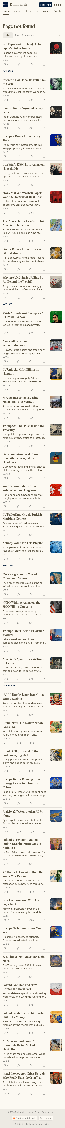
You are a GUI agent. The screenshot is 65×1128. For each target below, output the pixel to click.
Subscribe (45, 4)
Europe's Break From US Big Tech (21, 138)
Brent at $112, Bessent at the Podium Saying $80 (21, 753)
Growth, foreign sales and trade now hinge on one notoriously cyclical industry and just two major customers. (24, 351)
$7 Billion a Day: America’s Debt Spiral (24, 958)
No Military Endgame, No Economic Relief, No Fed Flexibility (19, 1045)
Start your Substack (26, 1118)
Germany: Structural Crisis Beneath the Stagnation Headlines (20, 458)
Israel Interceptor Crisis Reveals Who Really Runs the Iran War (24, 1075)
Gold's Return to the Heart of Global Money (22, 251)
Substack (19, 1124)
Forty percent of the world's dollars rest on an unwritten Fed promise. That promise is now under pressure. (24, 549)
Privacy (29, 1112)
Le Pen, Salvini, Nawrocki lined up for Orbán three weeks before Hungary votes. (24, 853)
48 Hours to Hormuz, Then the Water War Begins (23, 874)
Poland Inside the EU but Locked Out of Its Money (24, 1015)
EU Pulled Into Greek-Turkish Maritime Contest (22, 516)
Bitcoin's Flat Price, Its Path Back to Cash (24, 82)
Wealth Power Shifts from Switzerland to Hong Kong (20, 488)
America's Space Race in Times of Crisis (24, 661)
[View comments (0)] (19, 64)
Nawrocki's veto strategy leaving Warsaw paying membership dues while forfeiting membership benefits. (24, 1023)
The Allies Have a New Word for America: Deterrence (23, 223)
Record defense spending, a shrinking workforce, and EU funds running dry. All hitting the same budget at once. (24, 995)
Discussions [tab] (28, 35)
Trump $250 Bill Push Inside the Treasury (23, 428)
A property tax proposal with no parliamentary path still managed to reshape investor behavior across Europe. (23, 407)
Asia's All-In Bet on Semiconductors (15, 343)
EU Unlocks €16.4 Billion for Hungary (21, 371)
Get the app (46, 1118)
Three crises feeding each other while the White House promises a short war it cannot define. (24, 1055)
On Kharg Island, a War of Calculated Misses (20, 576)
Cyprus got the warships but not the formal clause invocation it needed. (23, 821)
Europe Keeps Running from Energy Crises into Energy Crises (21, 783)
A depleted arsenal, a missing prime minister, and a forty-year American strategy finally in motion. (23, 1083)
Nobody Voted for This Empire (23, 543)
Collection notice (49, 1112)
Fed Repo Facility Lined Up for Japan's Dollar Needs (22, 46)
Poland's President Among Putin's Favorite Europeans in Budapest (22, 843)
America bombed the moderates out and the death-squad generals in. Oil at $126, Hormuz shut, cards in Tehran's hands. (23, 704)
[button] (6, 11)
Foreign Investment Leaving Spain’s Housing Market (20, 399)
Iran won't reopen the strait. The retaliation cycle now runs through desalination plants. (22, 882)
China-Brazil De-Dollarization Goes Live (23, 725)
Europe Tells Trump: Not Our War (22, 930)
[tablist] (19, 35)
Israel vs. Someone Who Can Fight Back (21, 902)
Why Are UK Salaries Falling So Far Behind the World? (23, 279)
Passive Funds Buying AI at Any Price (23, 110)
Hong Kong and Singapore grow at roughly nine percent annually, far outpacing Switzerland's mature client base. (24, 496)
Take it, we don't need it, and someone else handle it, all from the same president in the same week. (23, 641)
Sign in (58, 4)
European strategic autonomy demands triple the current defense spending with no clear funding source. (23, 612)
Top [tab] (17, 35)
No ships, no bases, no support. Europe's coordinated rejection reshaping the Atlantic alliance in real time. (24, 938)
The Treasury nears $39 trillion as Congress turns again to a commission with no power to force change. (23, 966)
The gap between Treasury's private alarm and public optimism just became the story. (23, 761)
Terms (37, 1112)
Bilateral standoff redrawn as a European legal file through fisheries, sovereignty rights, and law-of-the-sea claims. (24, 524)
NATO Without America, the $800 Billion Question (21, 604)
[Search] (59, 35)
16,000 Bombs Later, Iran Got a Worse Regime (23, 696)
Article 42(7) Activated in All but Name (23, 813)
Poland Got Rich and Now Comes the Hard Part (19, 987)
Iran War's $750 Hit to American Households (24, 166)
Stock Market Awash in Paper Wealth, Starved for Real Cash (22, 195)
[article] (32, 54)
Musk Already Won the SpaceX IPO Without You (23, 315)
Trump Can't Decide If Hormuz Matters (23, 633)
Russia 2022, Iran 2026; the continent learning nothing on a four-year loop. (24, 793)
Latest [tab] (8, 35)
